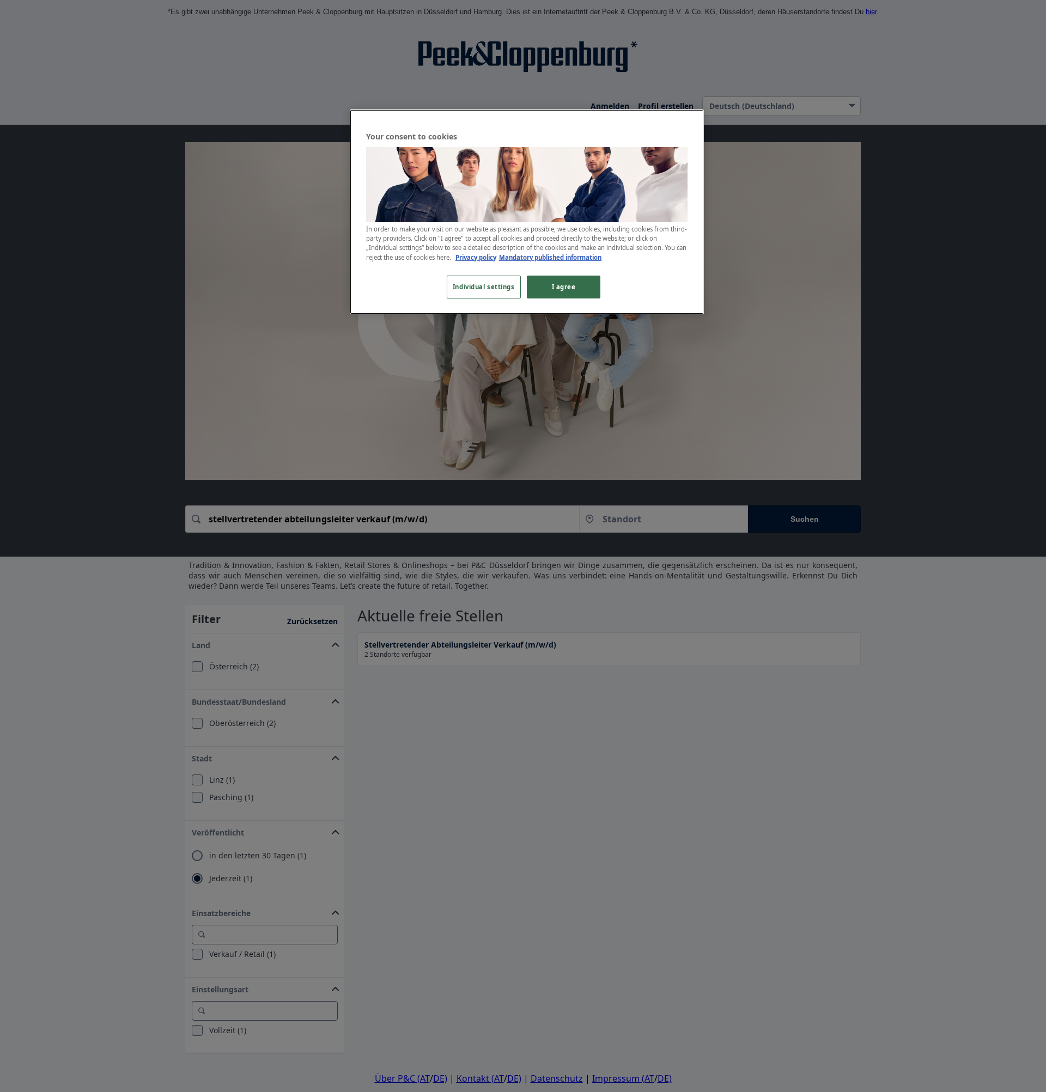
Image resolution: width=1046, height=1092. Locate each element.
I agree (564, 287)
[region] (527, 211)
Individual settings (484, 287)
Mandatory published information (550, 257)
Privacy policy (475, 257)
